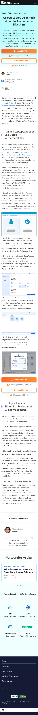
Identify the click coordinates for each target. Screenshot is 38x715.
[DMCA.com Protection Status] (23, 696)
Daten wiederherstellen (17, 13)
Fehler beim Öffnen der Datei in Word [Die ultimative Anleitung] (18, 570)
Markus (9, 74)
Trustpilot (5, 688)
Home (3, 13)
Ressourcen (6, 666)
